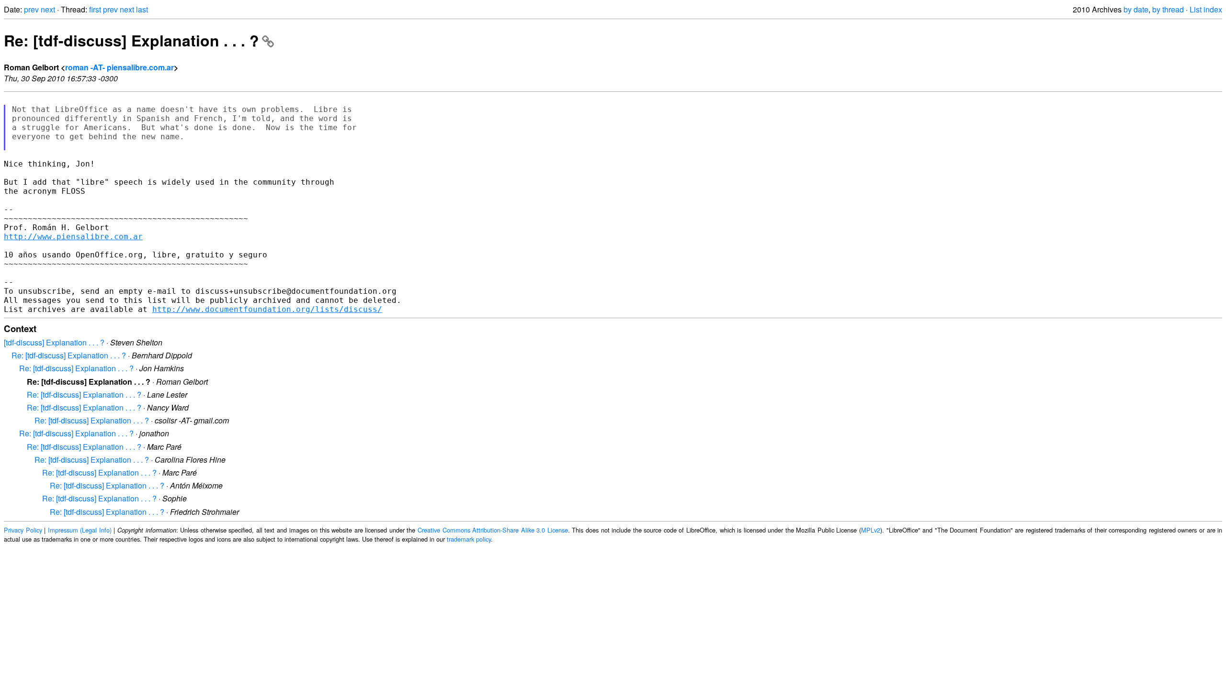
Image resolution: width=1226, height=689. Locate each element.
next (48, 9)
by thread (1168, 9)
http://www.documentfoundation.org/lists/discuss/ (267, 309)
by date (1136, 9)
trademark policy (469, 539)
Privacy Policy (23, 529)
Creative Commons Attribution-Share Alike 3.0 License (493, 529)
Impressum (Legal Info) (80, 529)
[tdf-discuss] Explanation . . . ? (54, 342)
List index (1206, 9)
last (142, 9)
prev (31, 9)
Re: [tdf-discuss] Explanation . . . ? (131, 40)
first (95, 9)
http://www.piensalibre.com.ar (73, 236)
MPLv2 (870, 529)
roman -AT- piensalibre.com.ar (119, 67)
